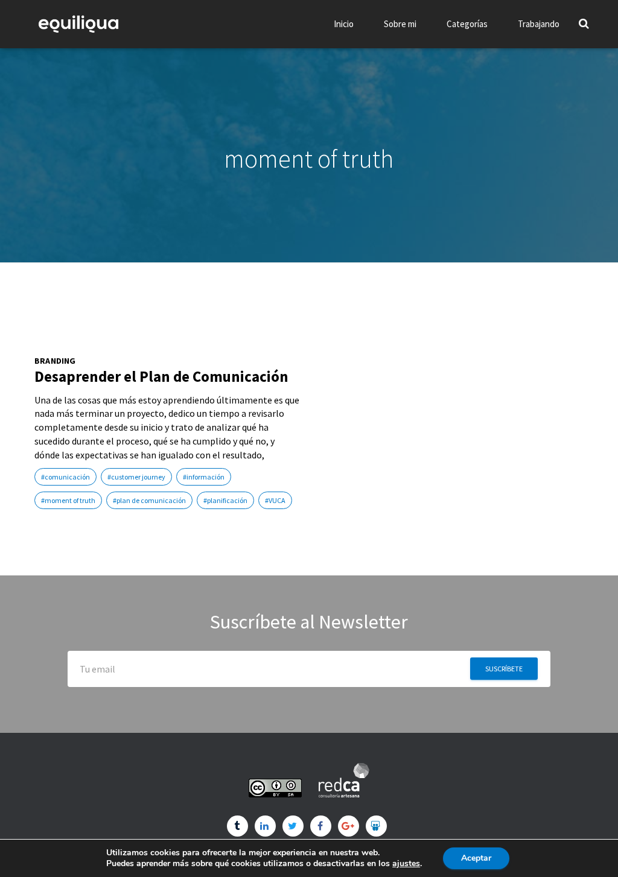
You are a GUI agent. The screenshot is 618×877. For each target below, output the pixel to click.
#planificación (225, 500)
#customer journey (136, 476)
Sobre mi (400, 24)
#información (204, 476)
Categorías (467, 24)
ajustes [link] (406, 863)
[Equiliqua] (78, 24)
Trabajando (538, 24)
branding (55, 361)
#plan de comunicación (149, 500)
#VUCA (275, 500)
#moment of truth (68, 500)
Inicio (344, 24)
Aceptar (476, 858)
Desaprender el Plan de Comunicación (161, 376)
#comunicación (65, 476)
